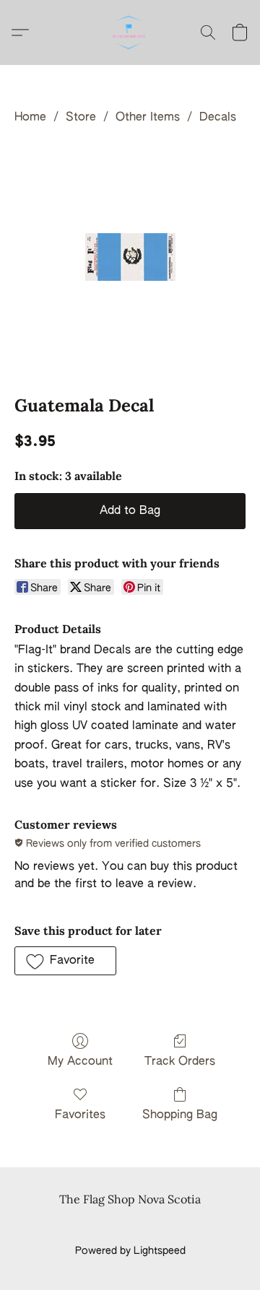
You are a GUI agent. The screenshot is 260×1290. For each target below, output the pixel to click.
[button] (130, 32)
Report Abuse (130, 1226)
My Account (80, 1062)
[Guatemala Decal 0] (130, 257)
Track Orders (179, 1062)
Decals (217, 117)
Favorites (80, 1115)
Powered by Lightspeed (130, 1251)
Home (30, 117)
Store (81, 117)
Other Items (148, 117)
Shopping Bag (179, 1115)
